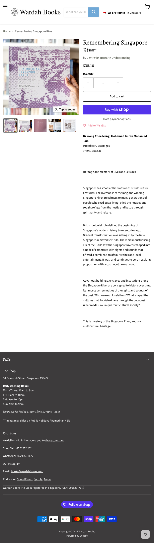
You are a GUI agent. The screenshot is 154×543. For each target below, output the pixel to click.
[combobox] (76, 12)
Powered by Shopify (77, 536)
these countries (54, 441)
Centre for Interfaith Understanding (108, 58)
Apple (47, 479)
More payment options (117, 119)
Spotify (38, 479)
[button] (10, 125)
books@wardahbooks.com (27, 471)
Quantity (88, 74)
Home (6, 31)
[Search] (93, 12)
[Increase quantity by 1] (118, 83)
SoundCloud (24, 479)
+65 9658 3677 (25, 456)
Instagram (14, 464)
